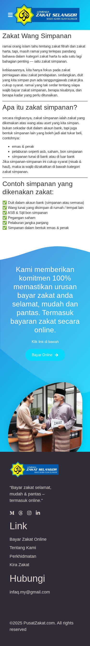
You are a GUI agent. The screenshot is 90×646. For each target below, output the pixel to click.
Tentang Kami (23, 547)
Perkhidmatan (23, 556)
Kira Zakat (19, 564)
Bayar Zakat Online (28, 539)
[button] (10, 15)
